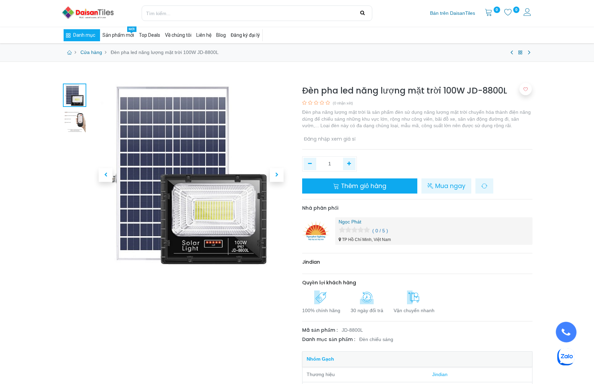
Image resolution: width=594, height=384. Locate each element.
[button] (105, 175)
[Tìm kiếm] (362, 13)
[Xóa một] (310, 164)
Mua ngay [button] (449, 186)
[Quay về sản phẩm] (520, 52)
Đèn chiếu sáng (376, 339)
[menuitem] (453, 13)
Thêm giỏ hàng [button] (362, 186)
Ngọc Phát (350, 221)
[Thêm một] (349, 164)
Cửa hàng (91, 52)
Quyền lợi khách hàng (329, 282)
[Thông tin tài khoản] (528, 13)
